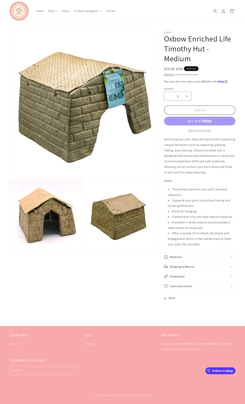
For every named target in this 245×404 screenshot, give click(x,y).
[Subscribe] (74, 370)
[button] (53, 11)
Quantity (169, 88)
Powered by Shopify (141, 395)
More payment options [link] (200, 130)
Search (14, 343)
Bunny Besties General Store (116, 395)
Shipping (169, 74)
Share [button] (172, 298)
